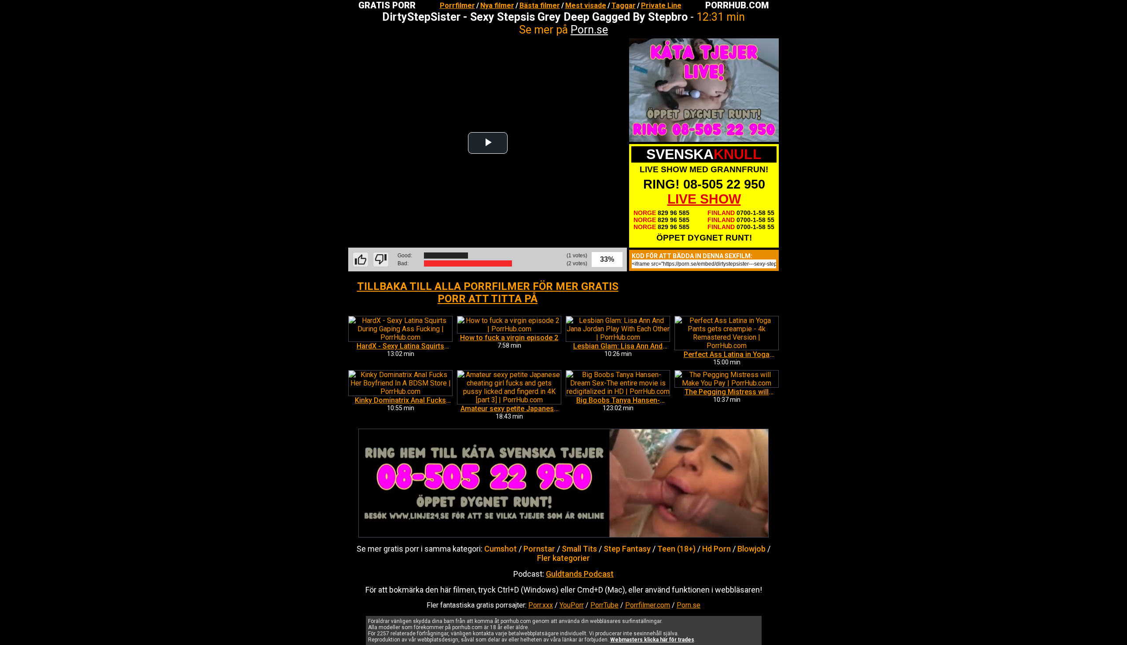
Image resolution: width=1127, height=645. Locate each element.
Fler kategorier (563, 558)
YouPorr (572, 605)
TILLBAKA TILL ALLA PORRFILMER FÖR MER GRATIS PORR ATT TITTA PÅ (488, 292)
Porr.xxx (540, 605)
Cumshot (500, 548)
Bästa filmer (539, 5)
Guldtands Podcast (580, 573)
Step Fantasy (627, 548)
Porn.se (589, 29)
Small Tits (579, 548)
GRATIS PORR (387, 5)
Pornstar (539, 548)
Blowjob (751, 548)
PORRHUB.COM (737, 5)
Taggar (623, 5)
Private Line (661, 5)
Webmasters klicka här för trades (652, 640)
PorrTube (604, 605)
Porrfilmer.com (647, 605)
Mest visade (585, 5)
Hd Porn (716, 548)
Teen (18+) (676, 548)
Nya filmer (497, 5)
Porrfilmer (457, 5)
